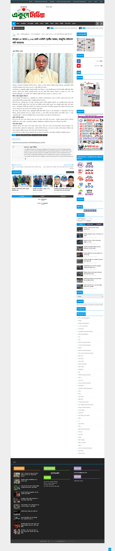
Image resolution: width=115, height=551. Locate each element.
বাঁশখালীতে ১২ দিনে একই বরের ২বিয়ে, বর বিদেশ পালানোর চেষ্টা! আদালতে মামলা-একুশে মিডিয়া (30, 531)
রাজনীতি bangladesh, (34, 46)
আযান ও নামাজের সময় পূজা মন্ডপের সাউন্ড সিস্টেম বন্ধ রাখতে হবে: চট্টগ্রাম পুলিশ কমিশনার (29, 475)
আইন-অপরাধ (67, 23)
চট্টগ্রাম (37, 28)
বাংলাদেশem (81, 328)
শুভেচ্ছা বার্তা (80, 412)
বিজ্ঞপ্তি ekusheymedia (84, 350)
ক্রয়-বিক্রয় (80, 451)
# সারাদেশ (45, 135)
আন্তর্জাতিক (23, 23)
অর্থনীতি (46, 23)
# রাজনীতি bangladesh (25, 135)
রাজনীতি (36, 23)
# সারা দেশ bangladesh (37, 135)
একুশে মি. (95, 1)
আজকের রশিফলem (82, 364)
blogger (22, 196)
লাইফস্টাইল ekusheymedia (85, 388)
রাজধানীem (80, 369)
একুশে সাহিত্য (81, 423)
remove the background (79, 1)
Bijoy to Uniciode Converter (64, 1)
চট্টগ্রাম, (28, 46)
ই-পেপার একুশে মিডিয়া (83, 326)
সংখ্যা (101, 1)
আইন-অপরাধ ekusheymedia (85, 353)
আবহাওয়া (80, 431)
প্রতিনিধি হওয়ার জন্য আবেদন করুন (41, 1)
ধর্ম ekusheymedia (83, 402)
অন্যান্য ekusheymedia (84, 383)
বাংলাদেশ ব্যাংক (81, 453)
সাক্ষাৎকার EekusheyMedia (85, 448)
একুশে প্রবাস (81, 396)
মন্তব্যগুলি (99, 224)
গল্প (79, 421)
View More (70, 172)
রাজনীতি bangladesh (25, 34)
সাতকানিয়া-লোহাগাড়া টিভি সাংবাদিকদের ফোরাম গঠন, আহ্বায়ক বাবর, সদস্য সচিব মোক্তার (63, 189)
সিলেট (79, 394)
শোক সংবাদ (80, 380)
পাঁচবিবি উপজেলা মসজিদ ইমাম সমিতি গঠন (29, 511)
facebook (52, 1)
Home (30, 1)
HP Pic (90, 1)
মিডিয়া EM (80, 356)
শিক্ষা (79, 372)
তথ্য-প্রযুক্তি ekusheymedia (85, 404)
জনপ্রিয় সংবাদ (90, 224)
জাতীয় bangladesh (83, 334)
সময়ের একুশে (81, 361)
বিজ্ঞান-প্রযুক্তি (81, 440)
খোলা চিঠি (80, 434)
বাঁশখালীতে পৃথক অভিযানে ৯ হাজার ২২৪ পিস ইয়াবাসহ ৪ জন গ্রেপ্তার (83, 28)
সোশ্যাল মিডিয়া (81, 410)
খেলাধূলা (51, 23)
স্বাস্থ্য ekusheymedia (84, 407)
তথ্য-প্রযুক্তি (30, 23)
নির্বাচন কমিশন (81, 366)
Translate (88, 221)
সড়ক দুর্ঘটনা (80, 358)
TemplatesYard (53, 541)
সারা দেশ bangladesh (35, 34)
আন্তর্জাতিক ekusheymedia (85, 331)
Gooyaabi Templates (70, 541)
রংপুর (79, 339)
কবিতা (79, 391)
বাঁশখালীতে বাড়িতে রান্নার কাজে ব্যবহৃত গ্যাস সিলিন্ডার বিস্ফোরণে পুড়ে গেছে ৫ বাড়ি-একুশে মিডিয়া (30, 525)
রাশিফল (56, 23)
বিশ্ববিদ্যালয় (81, 385)
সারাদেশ (41, 23)
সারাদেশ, (50, 46)
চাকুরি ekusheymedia (84, 429)
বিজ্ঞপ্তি (61, 23)
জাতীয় (18, 23)
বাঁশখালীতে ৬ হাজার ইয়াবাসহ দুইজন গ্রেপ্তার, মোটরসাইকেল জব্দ (50, 28)
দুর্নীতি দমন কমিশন (82, 442)
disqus (42, 196)
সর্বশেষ (81, 224)
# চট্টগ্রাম (17, 135)
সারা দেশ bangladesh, (43, 46)
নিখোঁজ (79, 437)
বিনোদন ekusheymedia (84, 342)
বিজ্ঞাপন (79, 445)
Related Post (16, 172)
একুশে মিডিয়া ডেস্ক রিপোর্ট (83, 415)
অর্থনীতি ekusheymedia (84, 375)
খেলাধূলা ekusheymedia (84, 345)
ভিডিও (79, 426)
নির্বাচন (79, 377)
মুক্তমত (74, 23)
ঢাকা (79, 337)
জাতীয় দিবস (80, 399)
